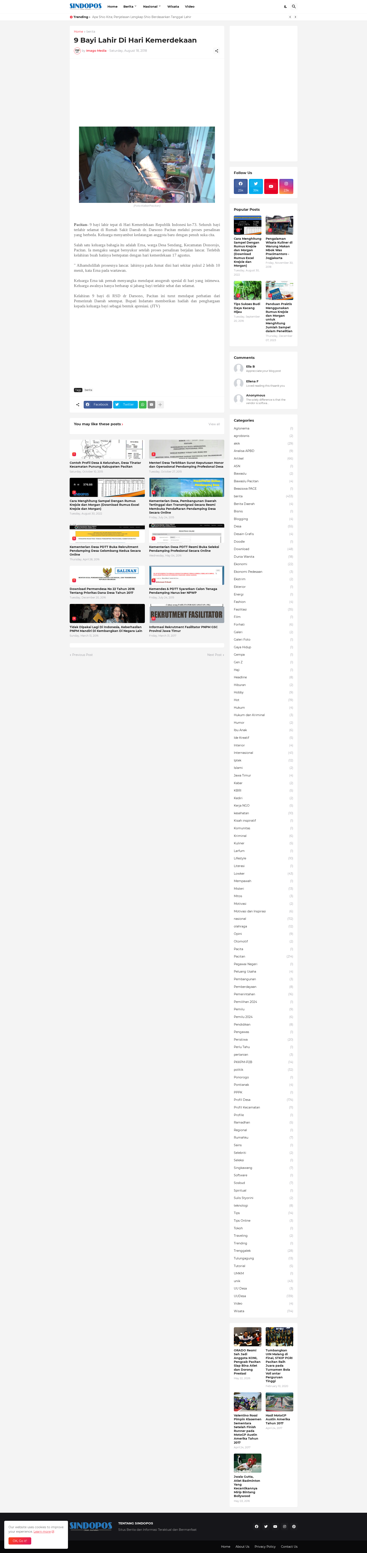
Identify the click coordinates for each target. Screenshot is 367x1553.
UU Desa (263, 1288)
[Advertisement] (147, 92)
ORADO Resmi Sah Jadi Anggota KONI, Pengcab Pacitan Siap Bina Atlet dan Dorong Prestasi (247, 1361)
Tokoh (263, 1228)
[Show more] (160, 404)
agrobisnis (263, 436)
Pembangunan (263, 979)
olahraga (263, 926)
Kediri (263, 798)
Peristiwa (263, 1039)
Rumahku (263, 1137)
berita (90, 31)
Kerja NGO (263, 805)
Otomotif (263, 941)
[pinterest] (294, 1526)
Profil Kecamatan (263, 1107)
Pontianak (263, 1085)
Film (263, 617)
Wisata (173, 6)
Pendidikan (263, 1024)
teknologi (263, 1205)
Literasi (263, 866)
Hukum (263, 708)
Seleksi (263, 1160)
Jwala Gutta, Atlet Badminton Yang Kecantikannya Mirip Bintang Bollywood (247, 1486)
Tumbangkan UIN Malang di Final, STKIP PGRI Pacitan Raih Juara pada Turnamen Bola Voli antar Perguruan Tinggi (279, 1365)
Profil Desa (263, 1100)
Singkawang (263, 1168)
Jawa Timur (263, 775)
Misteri (263, 889)
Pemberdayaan (263, 987)
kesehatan (263, 813)
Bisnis (263, 511)
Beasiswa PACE (263, 489)
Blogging (263, 519)
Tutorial (263, 1266)
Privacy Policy (265, 1547)
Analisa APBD (263, 451)
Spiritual (263, 1190)
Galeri (263, 632)
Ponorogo (263, 1077)
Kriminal (263, 836)
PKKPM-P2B (263, 1062)
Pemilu (263, 1009)
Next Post (214, 655)
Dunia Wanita (263, 557)
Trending (263, 1243)
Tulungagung (263, 1258)
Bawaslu (263, 473)
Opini (263, 934)
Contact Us (289, 1547)
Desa (263, 526)
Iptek (263, 760)
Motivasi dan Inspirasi (263, 911)
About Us (242, 1547)
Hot (263, 700)
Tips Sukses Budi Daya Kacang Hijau (247, 308)
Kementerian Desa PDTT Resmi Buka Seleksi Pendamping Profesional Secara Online (184, 549)
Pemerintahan (263, 994)
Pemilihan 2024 (263, 1002)
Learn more (42, 1531)
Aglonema (263, 428)
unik (263, 1281)
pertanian (263, 1055)
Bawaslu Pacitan (263, 481)
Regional (263, 1130)
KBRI (263, 790)
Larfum (263, 851)
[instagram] (284, 1526)
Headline (263, 677)
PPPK (263, 1092)
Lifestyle (263, 858)
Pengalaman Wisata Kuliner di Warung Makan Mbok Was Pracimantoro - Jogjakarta (154, 17)
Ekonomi (263, 564)
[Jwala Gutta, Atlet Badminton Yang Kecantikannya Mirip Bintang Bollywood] (247, 1463)
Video (190, 6)
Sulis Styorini (263, 1198)
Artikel (263, 458)
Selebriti (263, 1153)
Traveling (263, 1236)
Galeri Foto (263, 639)
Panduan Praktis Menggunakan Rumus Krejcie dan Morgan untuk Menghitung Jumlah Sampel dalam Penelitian (279, 317)
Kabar (263, 783)
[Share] (216, 50)
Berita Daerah (263, 504)
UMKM (263, 1273)
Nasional (150, 6)
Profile (263, 1115)
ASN (263, 466)
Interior (263, 745)
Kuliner (263, 843)
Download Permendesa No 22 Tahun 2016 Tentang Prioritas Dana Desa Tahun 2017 (102, 591)
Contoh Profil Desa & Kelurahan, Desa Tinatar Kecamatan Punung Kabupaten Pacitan (105, 464)
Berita (128, 6)
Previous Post (82, 655)
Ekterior (263, 587)
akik (263, 443)
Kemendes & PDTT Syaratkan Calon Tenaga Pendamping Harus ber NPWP (183, 591)
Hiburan (263, 685)
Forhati (263, 624)
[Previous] (290, 17)
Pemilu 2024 (263, 1017)
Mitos (263, 896)
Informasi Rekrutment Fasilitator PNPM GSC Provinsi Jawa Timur (183, 629)
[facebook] (256, 1526)
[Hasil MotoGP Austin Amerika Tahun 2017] (279, 1401)
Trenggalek (263, 1251)
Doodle (263, 542)
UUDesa (263, 1296)
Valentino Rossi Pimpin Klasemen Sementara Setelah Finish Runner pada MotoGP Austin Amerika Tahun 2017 (247, 1429)
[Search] (294, 6)
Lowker (263, 873)
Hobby (263, 692)
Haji (263, 670)
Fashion (263, 602)
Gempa (263, 655)
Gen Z (263, 662)
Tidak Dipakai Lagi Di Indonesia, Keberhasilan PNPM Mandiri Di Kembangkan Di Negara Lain (106, 629)
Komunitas (263, 828)
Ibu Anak (263, 730)
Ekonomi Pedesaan (263, 572)
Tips (263, 1213)
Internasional (263, 753)
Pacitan (263, 956)
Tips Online (263, 1221)
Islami (263, 768)
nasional (263, 919)
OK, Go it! (20, 1541)
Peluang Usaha (263, 971)
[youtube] (271, 186)
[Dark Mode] (285, 6)
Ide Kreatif (263, 738)
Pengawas (263, 1032)
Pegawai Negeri (263, 964)
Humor (263, 723)
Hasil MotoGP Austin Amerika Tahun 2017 (278, 1419)
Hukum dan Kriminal (263, 715)
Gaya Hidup (263, 647)
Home (112, 6)
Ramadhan (263, 1122)
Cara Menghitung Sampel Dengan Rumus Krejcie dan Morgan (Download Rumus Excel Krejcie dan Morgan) (104, 504)
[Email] (151, 404)
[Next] (295, 17)
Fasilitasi (263, 609)
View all (214, 424)
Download (263, 549)
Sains (263, 1145)
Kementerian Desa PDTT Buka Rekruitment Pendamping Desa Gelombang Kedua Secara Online (105, 550)
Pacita (263, 949)
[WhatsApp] (143, 404)
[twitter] (266, 1526)
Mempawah (263, 881)
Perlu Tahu (263, 1047)
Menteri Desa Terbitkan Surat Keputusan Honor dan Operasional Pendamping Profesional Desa (186, 464)
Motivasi (263, 904)
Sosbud (263, 1183)
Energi (263, 594)
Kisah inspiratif (263, 821)
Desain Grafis (263, 534)
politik (263, 1070)
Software (263, 1175)
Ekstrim (263, 579)
